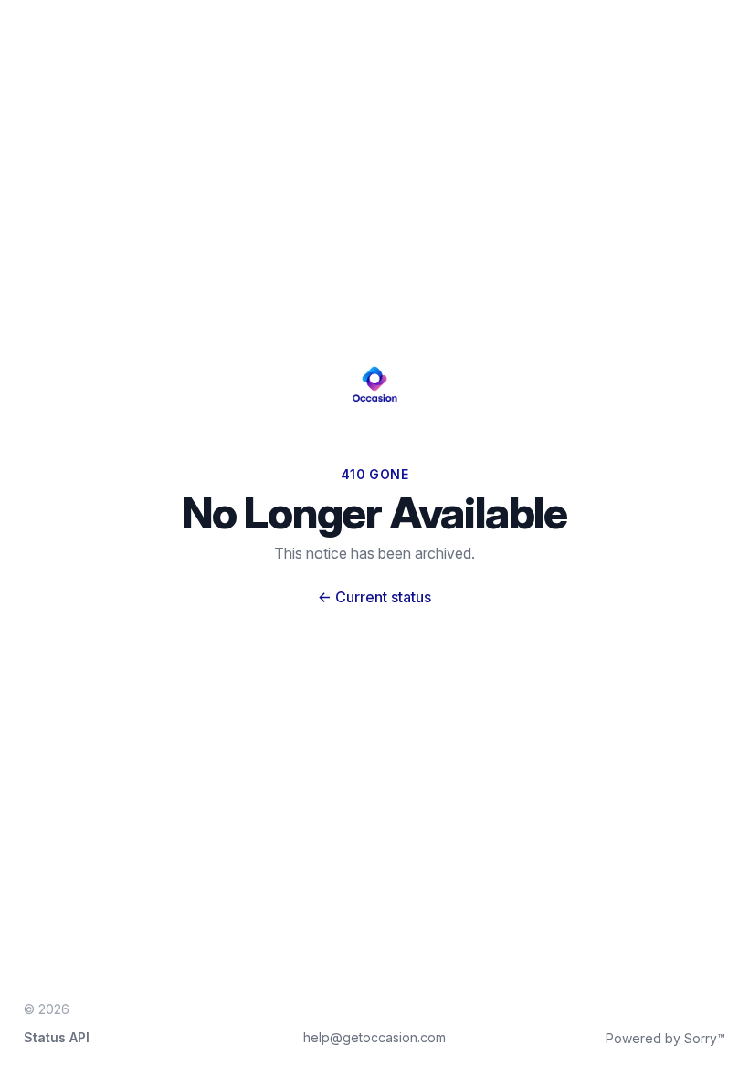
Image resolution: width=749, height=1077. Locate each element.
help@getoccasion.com (374, 1037)
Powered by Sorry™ (665, 1038)
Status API (57, 1037)
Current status (374, 597)
